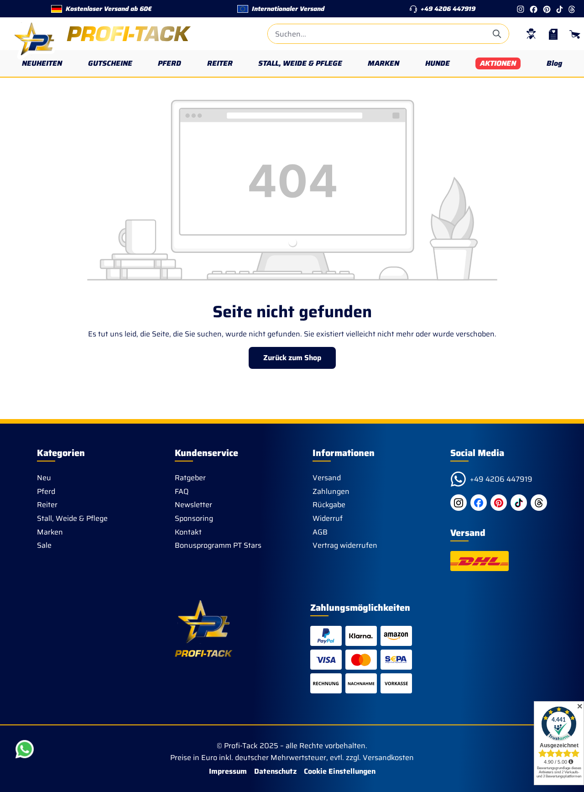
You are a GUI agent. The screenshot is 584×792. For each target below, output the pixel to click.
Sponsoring (194, 518)
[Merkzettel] (553, 34)
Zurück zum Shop (292, 357)
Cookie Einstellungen (339, 771)
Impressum (228, 771)
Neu (44, 477)
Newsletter (193, 504)
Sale (44, 545)
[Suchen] (498, 33)
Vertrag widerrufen (345, 545)
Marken (50, 532)
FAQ (181, 491)
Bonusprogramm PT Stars (218, 545)
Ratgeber (190, 477)
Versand (327, 477)
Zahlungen (331, 491)
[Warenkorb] (575, 34)
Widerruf (328, 518)
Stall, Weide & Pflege (72, 518)
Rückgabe (329, 504)
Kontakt (188, 532)
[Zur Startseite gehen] (100, 34)
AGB (320, 532)
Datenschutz (275, 771)
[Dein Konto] (531, 34)
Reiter (47, 504)
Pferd (46, 491)
